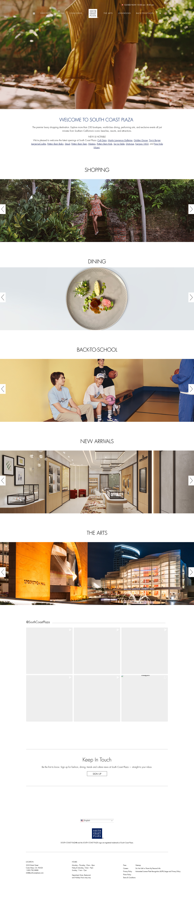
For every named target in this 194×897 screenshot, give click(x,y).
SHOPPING (97, 170)
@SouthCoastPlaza (38, 622)
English (87, 821)
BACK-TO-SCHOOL (97, 350)
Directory (45, 13)
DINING (97, 262)
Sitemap (138, 865)
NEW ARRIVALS (97, 441)
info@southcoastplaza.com (34, 873)
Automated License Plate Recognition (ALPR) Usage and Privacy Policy (158, 871)
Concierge (76, 13)
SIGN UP (97, 774)
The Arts (108, 13)
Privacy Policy (127, 871)
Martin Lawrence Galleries (120, 140)
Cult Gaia (102, 140)
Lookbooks (124, 13)
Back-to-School (145, 13)
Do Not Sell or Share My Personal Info (148, 868)
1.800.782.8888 (32, 870)
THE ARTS (97, 533)
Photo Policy (127, 875)
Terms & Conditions (129, 878)
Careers (125, 868)
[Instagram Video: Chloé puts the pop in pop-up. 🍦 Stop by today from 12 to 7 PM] (97, 698)
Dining (60, 13)
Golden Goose (141, 140)
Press (124, 865)
